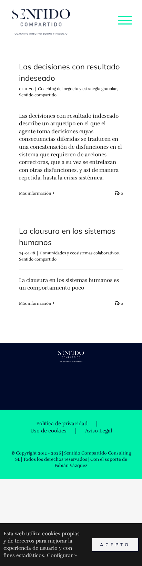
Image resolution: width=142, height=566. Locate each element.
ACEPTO (115, 544)
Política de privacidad (62, 423)
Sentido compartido (38, 94)
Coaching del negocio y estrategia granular (77, 88)
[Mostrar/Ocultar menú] (124, 20)
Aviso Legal (98, 431)
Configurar (60, 555)
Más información (35, 193)
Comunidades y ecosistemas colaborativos (79, 253)
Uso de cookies (48, 431)
